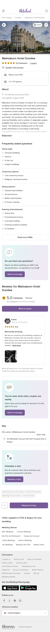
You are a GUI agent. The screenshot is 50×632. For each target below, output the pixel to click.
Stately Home (39, 545)
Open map (40, 434)
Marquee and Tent (23, 545)
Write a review (25, 309)
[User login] (46, 10)
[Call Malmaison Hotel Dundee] (5, 505)
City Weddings (7, 545)
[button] (25, 262)
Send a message (14, 274)
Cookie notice (21, 563)
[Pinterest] (15, 600)
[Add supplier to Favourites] (46, 25)
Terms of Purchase (34, 559)
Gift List (36, 573)
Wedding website (8, 577)
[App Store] (10, 590)
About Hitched (37, 570)
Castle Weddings (8, 540)
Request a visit (14, 479)
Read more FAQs (25, 237)
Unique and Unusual (31, 536)
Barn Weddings (7, 532)
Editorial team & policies (11, 573)
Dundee (18, 18)
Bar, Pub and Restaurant (11, 536)
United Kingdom (14, 613)
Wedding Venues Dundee (12, 496)
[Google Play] (28, 590)
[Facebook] (4, 600)
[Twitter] (9, 600)
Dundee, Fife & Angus (14, 67)
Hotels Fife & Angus (34, 492)
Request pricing (29, 505)
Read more (7, 135)
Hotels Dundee (28, 496)
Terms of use (19, 559)
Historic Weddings (25, 540)
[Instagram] (20, 600)
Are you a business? (21, 570)
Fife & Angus (7, 18)
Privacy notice (7, 563)
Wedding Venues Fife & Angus (13, 492)
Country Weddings (24, 532)
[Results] (4, 25)
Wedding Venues (9, 527)
